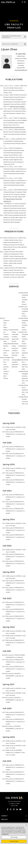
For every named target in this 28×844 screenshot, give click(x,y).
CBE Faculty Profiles (10, 44)
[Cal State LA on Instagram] (14, 809)
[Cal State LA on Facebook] (8, 809)
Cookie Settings (14, 837)
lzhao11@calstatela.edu (21, 70)
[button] (24, 2)
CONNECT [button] (4, 816)
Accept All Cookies (14, 841)
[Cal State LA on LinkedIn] (17, 809)
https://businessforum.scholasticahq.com (13, 127)
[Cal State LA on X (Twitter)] (11, 809)
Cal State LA (8, 2)
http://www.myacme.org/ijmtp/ (17, 106)
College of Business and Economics (11, 36)
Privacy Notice (5, 834)
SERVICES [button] (4, 819)
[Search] (22, 2)
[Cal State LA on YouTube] (20, 809)
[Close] (26, 825)
